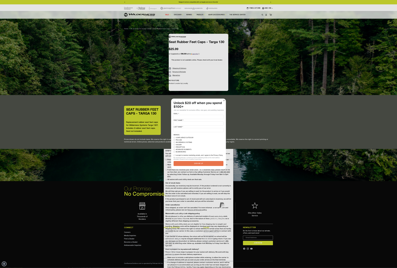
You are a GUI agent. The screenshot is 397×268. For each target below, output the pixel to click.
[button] (184, 54)
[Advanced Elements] (193, 8)
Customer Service (171, 235)
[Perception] (170, 8)
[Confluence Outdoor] (128, 8)
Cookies (206, 242)
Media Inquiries (130, 235)
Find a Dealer (129, 239)
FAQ (165, 245)
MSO (165, 258)
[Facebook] (244, 248)
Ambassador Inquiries (132, 245)
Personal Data (208, 239)
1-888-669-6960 (224, 172)
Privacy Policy (208, 235)
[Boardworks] (211, 8)
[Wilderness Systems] (139, 14)
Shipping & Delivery (179, 68)
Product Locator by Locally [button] (178, 83)
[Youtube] (251, 248)
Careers (127, 232)
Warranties (176, 75)
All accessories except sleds (140, 29)
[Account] (266, 14)
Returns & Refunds (179, 72)
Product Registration (172, 242)
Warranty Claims (170, 255)
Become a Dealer (131, 242)
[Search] (262, 14)
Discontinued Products (173, 239)
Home (126, 29)
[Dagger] (153, 8)
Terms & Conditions (211, 232)
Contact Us (168, 232)
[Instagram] (248, 248)
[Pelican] (140, 8)
